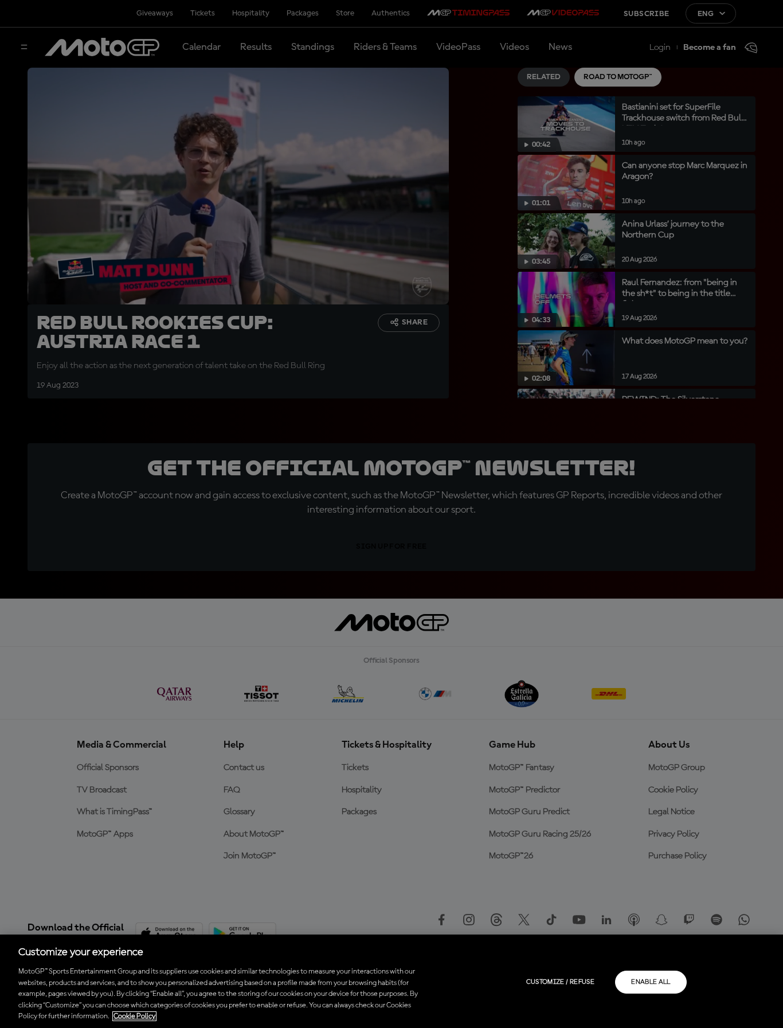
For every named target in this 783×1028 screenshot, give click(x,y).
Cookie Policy (134, 1016)
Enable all (651, 982)
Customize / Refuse (560, 982)
